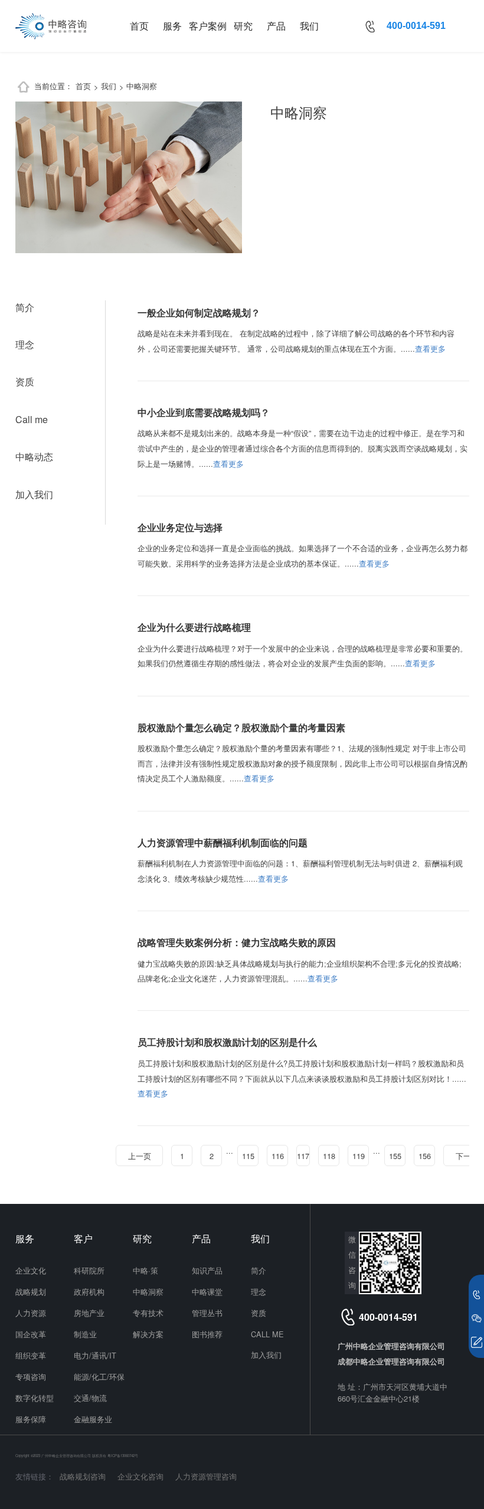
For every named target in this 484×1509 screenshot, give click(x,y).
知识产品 (207, 1270)
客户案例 (208, 25)
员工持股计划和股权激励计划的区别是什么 (227, 1042)
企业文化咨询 (140, 1476)
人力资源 (30, 1312)
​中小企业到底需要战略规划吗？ (204, 412)
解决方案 (148, 1334)
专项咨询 (30, 1376)
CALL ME (267, 1334)
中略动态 (34, 456)
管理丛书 (207, 1312)
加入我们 (34, 494)
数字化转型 (34, 1397)
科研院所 (89, 1270)
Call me (31, 419)
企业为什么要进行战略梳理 (194, 627)
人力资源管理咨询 (206, 1476)
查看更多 (430, 348)
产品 (276, 25)
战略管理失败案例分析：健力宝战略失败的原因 (237, 942)
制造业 (85, 1334)
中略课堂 (207, 1291)
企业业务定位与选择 (180, 527)
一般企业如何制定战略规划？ (199, 312)
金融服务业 (93, 1419)
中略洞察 (141, 85)
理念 (24, 344)
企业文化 (30, 1270)
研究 (243, 25)
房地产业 (89, 1312)
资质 (24, 381)
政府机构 (89, 1291)
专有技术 (148, 1312)
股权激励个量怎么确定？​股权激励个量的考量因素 (241, 727)
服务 (172, 25)
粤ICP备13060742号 (122, 1455)
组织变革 (30, 1355)
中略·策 (145, 1270)
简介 (24, 307)
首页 (139, 25)
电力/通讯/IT (95, 1355)
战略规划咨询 (83, 1476)
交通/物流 (90, 1397)
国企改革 (30, 1334)
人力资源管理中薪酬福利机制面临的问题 (223, 842)
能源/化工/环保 (99, 1376)
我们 (309, 25)
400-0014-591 (416, 26)
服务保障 (30, 1419)
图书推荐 (207, 1334)
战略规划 (30, 1291)
